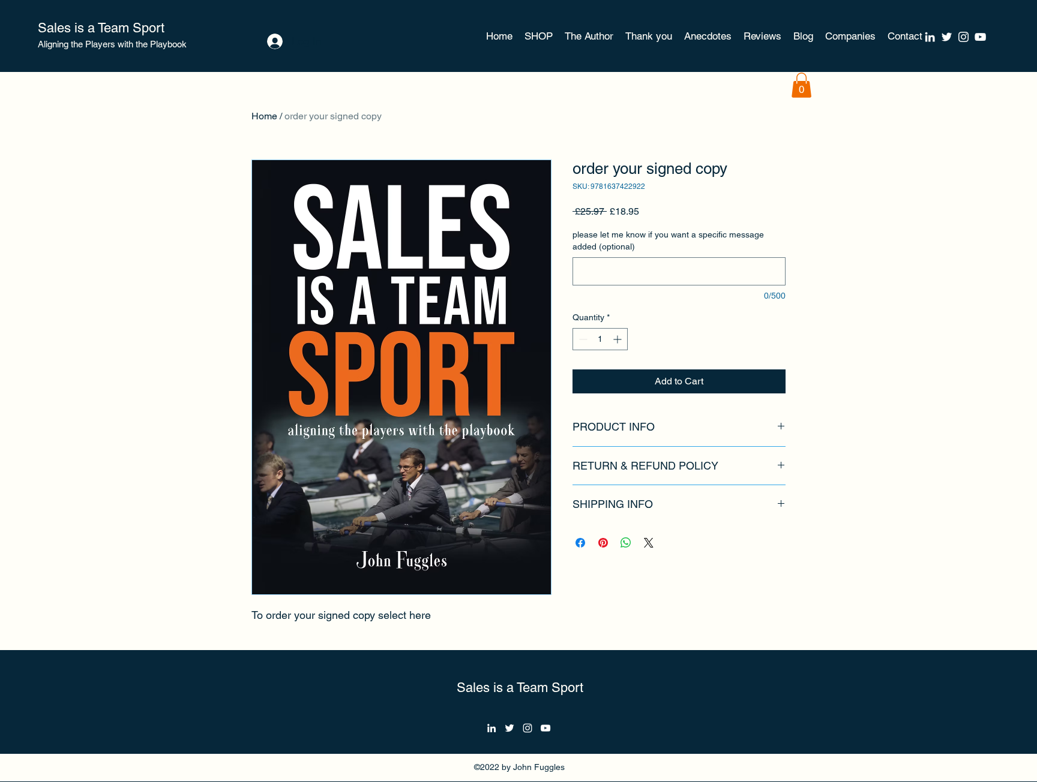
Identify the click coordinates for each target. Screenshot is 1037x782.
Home (264, 116)
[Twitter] (947, 37)
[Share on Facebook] (580, 543)
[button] (801, 85)
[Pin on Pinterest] (603, 543)
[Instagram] (963, 37)
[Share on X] (649, 543)
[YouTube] (980, 37)
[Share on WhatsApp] (626, 543)
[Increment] (618, 339)
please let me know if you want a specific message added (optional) (668, 240)
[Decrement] (581, 339)
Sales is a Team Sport (101, 27)
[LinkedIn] (930, 37)
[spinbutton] (600, 339)
